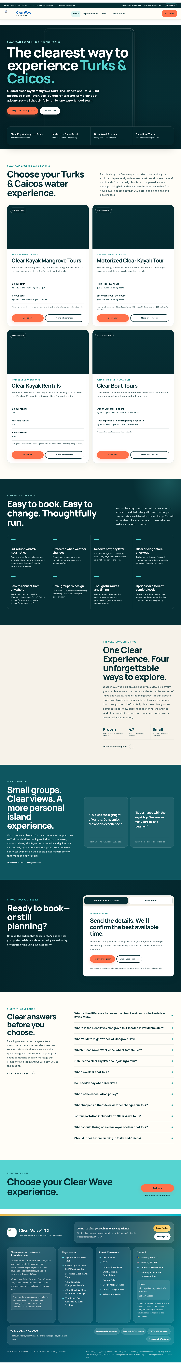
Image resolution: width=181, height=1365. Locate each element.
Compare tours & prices (23, 111)
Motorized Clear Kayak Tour (76, 1275)
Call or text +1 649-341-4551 (157, 1195)
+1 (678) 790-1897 (149, 1262)
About (104, 13)
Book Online (162, 1228)
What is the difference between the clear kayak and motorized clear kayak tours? (124, 1015)
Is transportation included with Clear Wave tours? (124, 1116)
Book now (27, 318)
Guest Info (117, 13)
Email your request (129, 959)
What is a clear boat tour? (124, 1072)
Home (76, 13)
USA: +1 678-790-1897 (153, 5)
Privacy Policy (109, 1280)
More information (64, 318)
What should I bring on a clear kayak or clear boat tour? (124, 1127)
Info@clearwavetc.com (152, 1267)
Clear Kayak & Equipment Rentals (74, 1283)
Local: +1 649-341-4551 (131, 5)
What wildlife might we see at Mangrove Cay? (124, 1039)
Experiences (89, 13)
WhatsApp (170, 5)
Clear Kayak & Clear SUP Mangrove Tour (75, 1267)
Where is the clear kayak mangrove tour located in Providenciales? (124, 1028)
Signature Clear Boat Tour (75, 1259)
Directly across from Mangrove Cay (151, 1274)
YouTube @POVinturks (158, 1339)
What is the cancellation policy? (124, 1094)
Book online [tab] (151, 900)
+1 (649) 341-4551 (149, 1257)
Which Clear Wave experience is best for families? (124, 1050)
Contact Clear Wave (112, 1267)
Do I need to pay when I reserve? (124, 1083)
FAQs (105, 1262)
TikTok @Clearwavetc (159, 1331)
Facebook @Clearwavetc (133, 1331)
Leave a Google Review (114, 1289)
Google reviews (34, 862)
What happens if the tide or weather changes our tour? (124, 1105)
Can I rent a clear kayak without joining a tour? (124, 1061)
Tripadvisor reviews (15, 862)
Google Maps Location (113, 1285)
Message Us (162, 1236)
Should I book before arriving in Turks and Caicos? (124, 1138)
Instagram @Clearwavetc (107, 1331)
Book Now (169, 14)
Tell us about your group (118, 746)
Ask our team (50, 111)
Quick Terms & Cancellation (110, 1273)
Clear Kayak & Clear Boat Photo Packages (75, 1292)
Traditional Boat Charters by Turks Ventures (74, 1301)
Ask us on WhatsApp (20, 1073)
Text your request (102, 959)
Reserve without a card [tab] (106, 900)
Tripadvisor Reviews (112, 1294)
